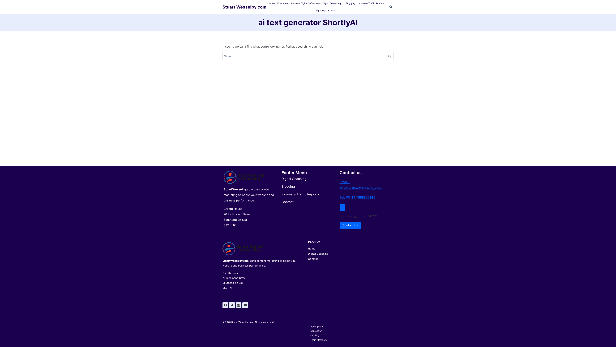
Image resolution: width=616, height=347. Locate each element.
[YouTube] (245, 305)
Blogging (350, 3)
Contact (332, 10)
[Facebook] (225, 305)
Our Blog (315, 335)
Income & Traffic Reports (371, 3)
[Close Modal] (342, 207)
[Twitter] (232, 305)
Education (282, 3)
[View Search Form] (391, 7)
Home (272, 3)
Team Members (318, 339)
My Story (321, 10)
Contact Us (316, 330)
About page (316, 326)
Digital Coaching (318, 253)
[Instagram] (238, 305)
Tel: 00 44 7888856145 (357, 197)
